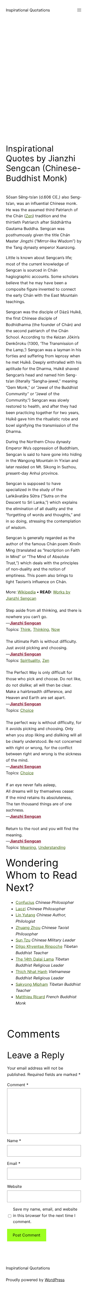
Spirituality (30, 660)
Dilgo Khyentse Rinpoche (39, 946)
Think (25, 629)
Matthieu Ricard (30, 996)
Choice (26, 710)
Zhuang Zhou (28, 927)
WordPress (55, 1279)
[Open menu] (79, 10)
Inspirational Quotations (28, 10)
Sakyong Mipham (32, 984)
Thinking (41, 629)
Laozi (21, 908)
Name (14, 1140)
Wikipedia (27, 592)
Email (13, 1163)
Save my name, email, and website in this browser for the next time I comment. (45, 1215)
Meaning (28, 847)
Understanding (52, 847)
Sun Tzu (23, 940)
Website (14, 1186)
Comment (17, 1084)
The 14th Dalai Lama (35, 959)
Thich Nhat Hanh (31, 971)
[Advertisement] (44, 80)
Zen (29, 215)
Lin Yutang (25, 914)
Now (55, 629)
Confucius (25, 902)
